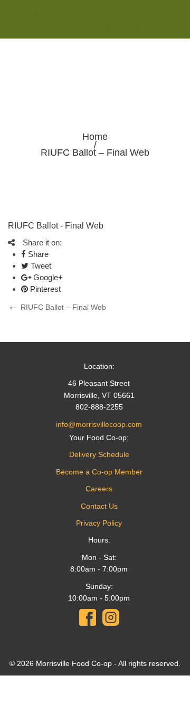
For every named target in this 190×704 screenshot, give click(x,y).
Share (37, 254)
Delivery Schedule (99, 454)
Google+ (47, 277)
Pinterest (44, 288)
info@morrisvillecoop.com (99, 424)
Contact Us (99, 506)
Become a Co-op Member (99, 472)
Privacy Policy (99, 523)
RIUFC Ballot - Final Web (55, 225)
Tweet (39, 265)
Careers (99, 488)
